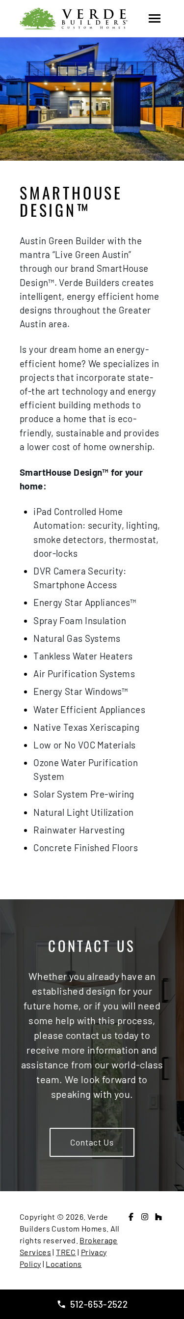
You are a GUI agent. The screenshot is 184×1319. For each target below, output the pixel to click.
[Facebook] (131, 1217)
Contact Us (92, 1142)
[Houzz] (158, 1217)
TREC (66, 1252)
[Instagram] (145, 1217)
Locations (63, 1263)
